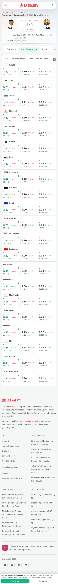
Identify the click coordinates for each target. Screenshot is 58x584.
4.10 (24, 71)
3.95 (24, 87)
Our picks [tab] (11, 49)
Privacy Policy (8, 456)
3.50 (5, 240)
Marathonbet (14, 295)
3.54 (5, 302)
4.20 (24, 225)
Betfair (12, 126)
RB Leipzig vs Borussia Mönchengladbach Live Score (12, 514)
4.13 (24, 332)
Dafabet (12, 218)
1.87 (41, 133)
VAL (11, 28)
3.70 (5, 225)
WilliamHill (13, 372)
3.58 (5, 332)
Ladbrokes (13, 249)
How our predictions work (13, 478)
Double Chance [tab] (18, 58)
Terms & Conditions (10, 446)
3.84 (24, 348)
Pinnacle (6, 326)
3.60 (5, 194)
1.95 (41, 118)
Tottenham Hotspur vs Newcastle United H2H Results (41, 469)
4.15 (24, 302)
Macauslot (7, 264)
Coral (11, 203)
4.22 (24, 102)
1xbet (11, 95)
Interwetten (14, 234)
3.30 (5, 118)
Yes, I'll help (15, 581)
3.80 (24, 118)
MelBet (12, 310)
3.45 (5, 363)
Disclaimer (6, 451)
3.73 (5, 102)
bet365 (12, 65)
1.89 (41, 225)
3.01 (5, 271)
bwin (11, 157)
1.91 (41, 378)
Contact (5, 473)
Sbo (10, 341)
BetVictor (13, 142)
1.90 (41, 71)
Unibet (12, 356)
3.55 (5, 286)
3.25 (5, 87)
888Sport (13, 111)
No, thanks (43, 581)
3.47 (5, 179)
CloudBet (13, 188)
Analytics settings (10, 467)
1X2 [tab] (6, 58)
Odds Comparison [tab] (29, 49)
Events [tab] (45, 49)
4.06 (24, 317)
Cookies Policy (8, 461)
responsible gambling (30, 421)
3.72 (24, 271)
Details (49, 577)
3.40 (5, 72)
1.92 (41, 194)
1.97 (41, 87)
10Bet (11, 80)
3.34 (5, 348)
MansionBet (8, 280)
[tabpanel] (29, 220)
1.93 (41, 148)
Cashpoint (13, 172)
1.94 (41, 271)
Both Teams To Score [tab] (38, 58)
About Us (6, 441)
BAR (46, 28)
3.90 (24, 378)
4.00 (24, 164)
